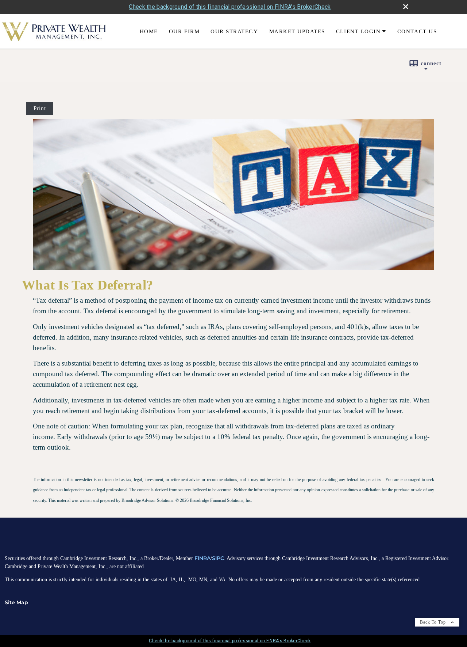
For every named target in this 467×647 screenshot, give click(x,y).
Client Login (358, 31)
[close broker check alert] (406, 7)
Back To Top (433, 622)
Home (149, 31)
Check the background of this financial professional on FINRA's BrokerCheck (230, 6)
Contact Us (417, 31)
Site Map (16, 602)
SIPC (218, 558)
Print (40, 108)
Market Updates (297, 31)
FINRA (202, 558)
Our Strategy (234, 31)
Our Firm (184, 31)
